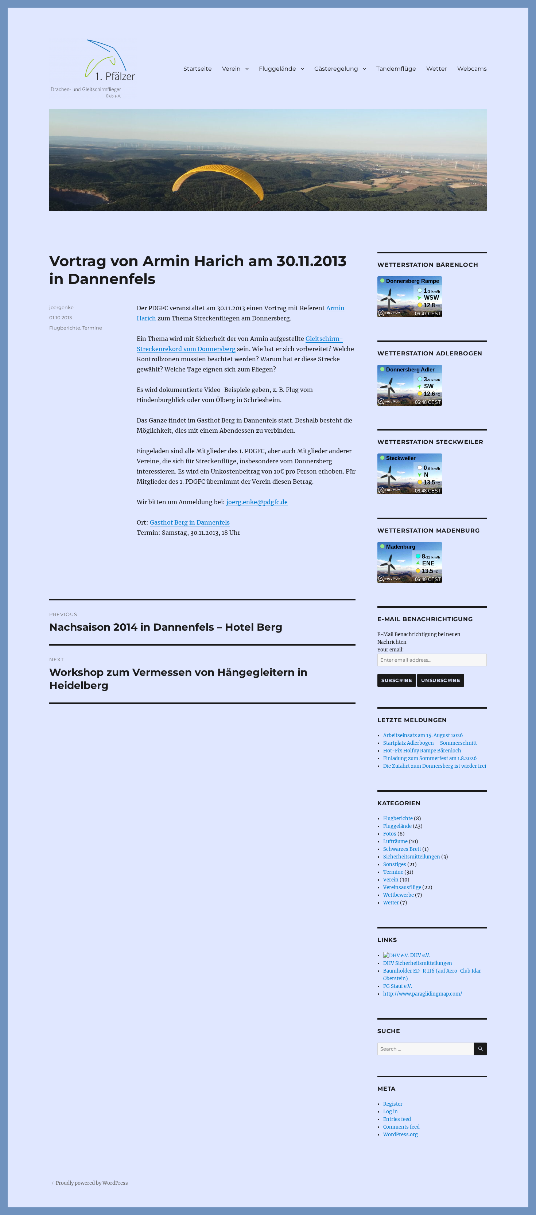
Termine (92, 328)
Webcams (472, 68)
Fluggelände (277, 68)
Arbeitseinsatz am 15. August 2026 (423, 735)
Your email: (390, 650)
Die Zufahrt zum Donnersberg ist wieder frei (434, 766)
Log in (390, 1112)
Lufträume (395, 841)
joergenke (61, 307)
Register (393, 1104)
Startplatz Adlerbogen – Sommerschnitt (430, 743)
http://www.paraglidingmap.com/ (422, 994)
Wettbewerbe (398, 895)
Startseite (197, 68)
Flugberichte (64, 328)
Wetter (436, 68)
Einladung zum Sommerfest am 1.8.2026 (430, 758)
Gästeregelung (336, 68)
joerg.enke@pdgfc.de (257, 502)
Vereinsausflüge (402, 887)
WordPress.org (400, 1135)
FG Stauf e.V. (397, 986)
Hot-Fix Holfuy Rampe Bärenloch (422, 751)
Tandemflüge (396, 68)
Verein (231, 68)
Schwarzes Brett (402, 849)
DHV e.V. (419, 955)
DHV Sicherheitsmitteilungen (417, 963)
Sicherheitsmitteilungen (411, 857)
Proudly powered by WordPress (92, 1183)
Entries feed (397, 1119)
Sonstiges (394, 864)
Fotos (389, 834)
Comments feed (401, 1127)
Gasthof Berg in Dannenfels (190, 522)
